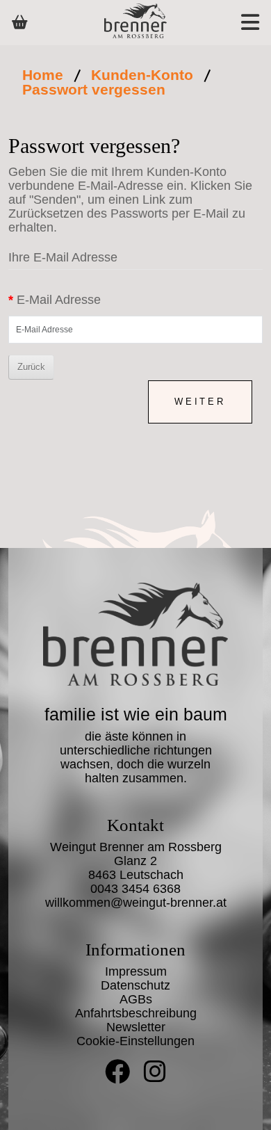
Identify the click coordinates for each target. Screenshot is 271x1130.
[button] (234, 22)
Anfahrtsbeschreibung (136, 1013)
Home (42, 75)
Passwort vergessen (93, 89)
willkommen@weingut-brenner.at (136, 903)
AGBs (136, 999)
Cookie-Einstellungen (135, 1041)
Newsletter (135, 1027)
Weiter (200, 401)
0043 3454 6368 (135, 889)
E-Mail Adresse (59, 300)
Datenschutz (135, 985)
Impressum (136, 971)
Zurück (31, 367)
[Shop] (20, 22)
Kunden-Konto (142, 75)
